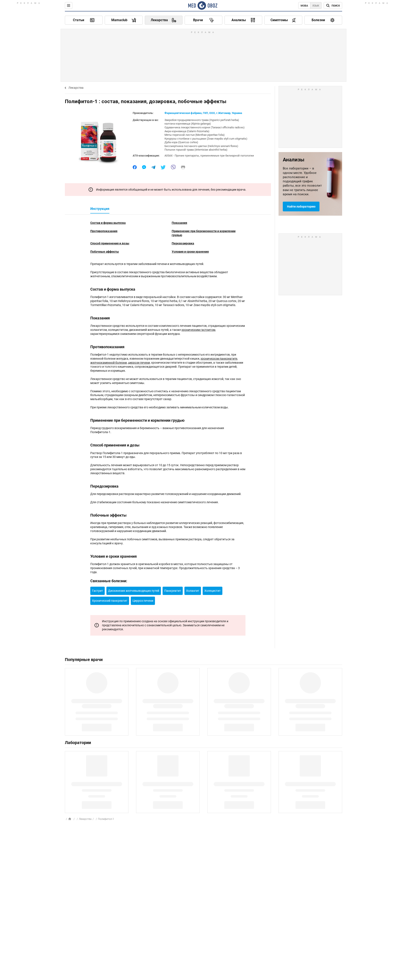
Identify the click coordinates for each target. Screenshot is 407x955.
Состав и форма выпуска (108, 223)
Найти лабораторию (301, 206)
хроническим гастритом (198, 329)
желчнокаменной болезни (108, 362)
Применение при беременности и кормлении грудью (204, 233)
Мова (304, 5)
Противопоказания (103, 231)
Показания (179, 223)
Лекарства (76, 87)
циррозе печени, (139, 362)
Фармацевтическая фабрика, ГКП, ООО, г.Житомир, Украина (203, 113)
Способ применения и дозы (109, 243)
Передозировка (183, 243)
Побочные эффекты (104, 251)
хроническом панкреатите (219, 358)
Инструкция (99, 209)
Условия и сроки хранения (190, 251)
